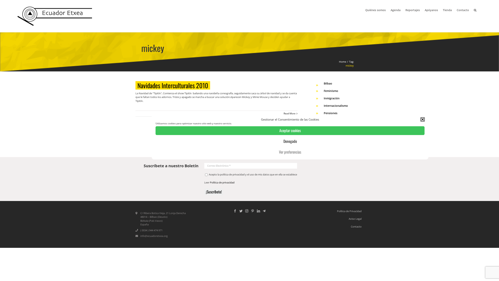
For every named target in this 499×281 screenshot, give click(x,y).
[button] (423, 119)
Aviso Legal (355, 219)
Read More (290, 113)
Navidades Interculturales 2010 (172, 85)
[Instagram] (246, 211)
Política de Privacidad (349, 211)
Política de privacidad (222, 182)
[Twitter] (240, 211)
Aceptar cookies (290, 130)
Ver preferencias (290, 152)
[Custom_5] (264, 211)
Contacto (356, 226)
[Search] (475, 10)
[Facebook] (235, 211)
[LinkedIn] (258, 211)
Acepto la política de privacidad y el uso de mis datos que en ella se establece (252, 174)
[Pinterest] (252, 211)
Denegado (290, 141)
